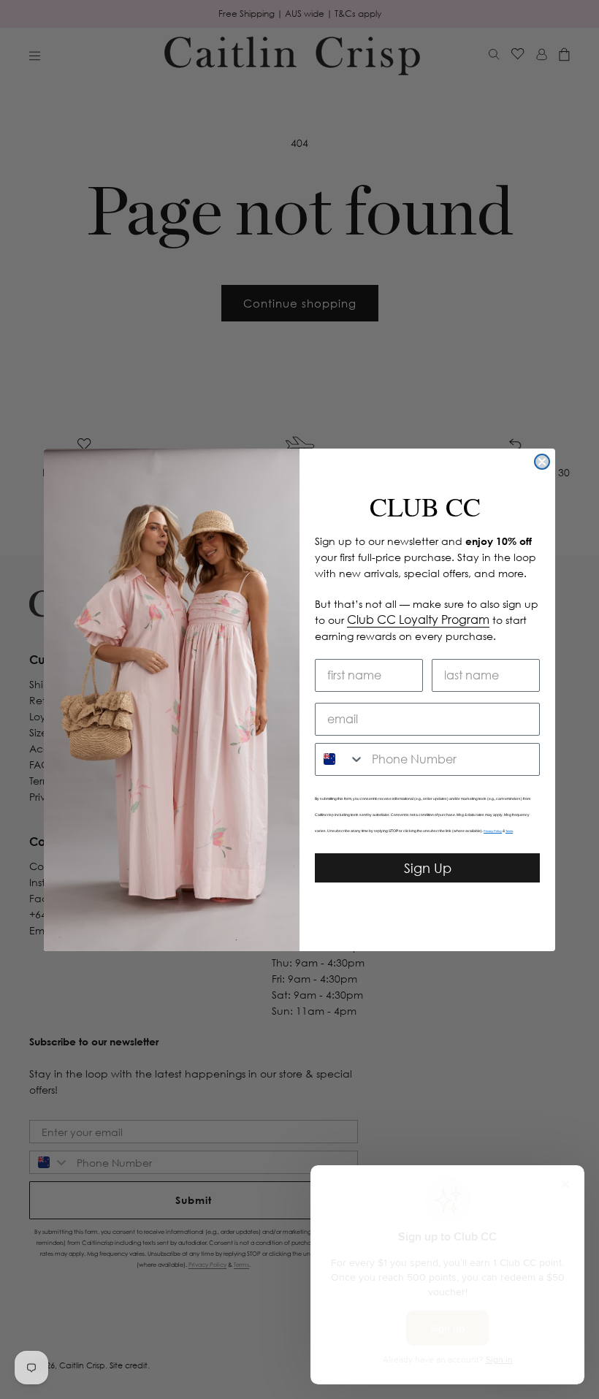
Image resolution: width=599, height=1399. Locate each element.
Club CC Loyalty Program (418, 619)
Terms (509, 831)
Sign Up (427, 868)
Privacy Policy (493, 831)
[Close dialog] (542, 461)
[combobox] (340, 759)
